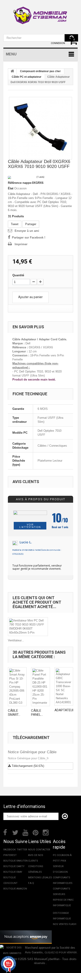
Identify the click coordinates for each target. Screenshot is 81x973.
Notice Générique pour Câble (32, 752)
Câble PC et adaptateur (26, 76)
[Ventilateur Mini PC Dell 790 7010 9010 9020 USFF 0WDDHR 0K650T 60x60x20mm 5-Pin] (28, 626)
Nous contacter (39, 849)
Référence (15, 182)
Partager (30, 224)
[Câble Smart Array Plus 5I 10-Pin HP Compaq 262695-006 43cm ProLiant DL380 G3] (17, 686)
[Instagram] (46, 832)
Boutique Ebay (12, 871)
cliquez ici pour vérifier (61, 952)
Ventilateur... (16, 640)
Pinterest (10, 855)
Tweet (14, 224)
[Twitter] (15, 832)
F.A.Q (31, 883)
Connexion (58, 43)
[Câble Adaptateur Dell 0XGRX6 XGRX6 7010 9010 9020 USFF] (40, 128)
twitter (22, 849)
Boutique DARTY (14, 866)
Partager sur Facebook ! (28, 237)
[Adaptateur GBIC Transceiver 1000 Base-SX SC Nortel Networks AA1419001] (63, 686)
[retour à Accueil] (12, 71)
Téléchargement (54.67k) (27, 766)
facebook (9, 849)
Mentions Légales (40, 877)
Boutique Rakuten (15, 860)
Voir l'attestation (30, 526)
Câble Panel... (37, 713)
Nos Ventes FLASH (64, 924)
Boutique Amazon (15, 888)
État (10, 188)
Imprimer (21, 244)
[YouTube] (25, 832)
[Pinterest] (35, 832)
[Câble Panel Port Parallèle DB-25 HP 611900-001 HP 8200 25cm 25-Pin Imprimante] (40, 686)
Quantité (18, 275)
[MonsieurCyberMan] (40, 13)
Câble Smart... (14, 713)
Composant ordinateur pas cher (40, 71)
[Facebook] (5, 832)
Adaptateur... (65, 710)
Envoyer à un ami (27, 230)
